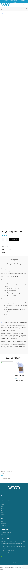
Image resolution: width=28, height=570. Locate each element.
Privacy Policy (4, 534)
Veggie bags (10, 249)
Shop (2, 506)
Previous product (22, 8)
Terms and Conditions (6, 532)
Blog (2, 512)
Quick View (12, 362)
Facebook (3, 525)
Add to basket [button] (6, 478)
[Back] (2, 8)
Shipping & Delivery (14, 264)
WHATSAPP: (10, 0)
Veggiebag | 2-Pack (19, 375)
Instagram (3, 523)
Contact (3, 514)
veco (11, 563)
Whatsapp (3, 521)
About (2, 508)
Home (2, 504)
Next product (26, 8)
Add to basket (14, 239)
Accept (1, 569)
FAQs (2, 510)
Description (14, 259)
